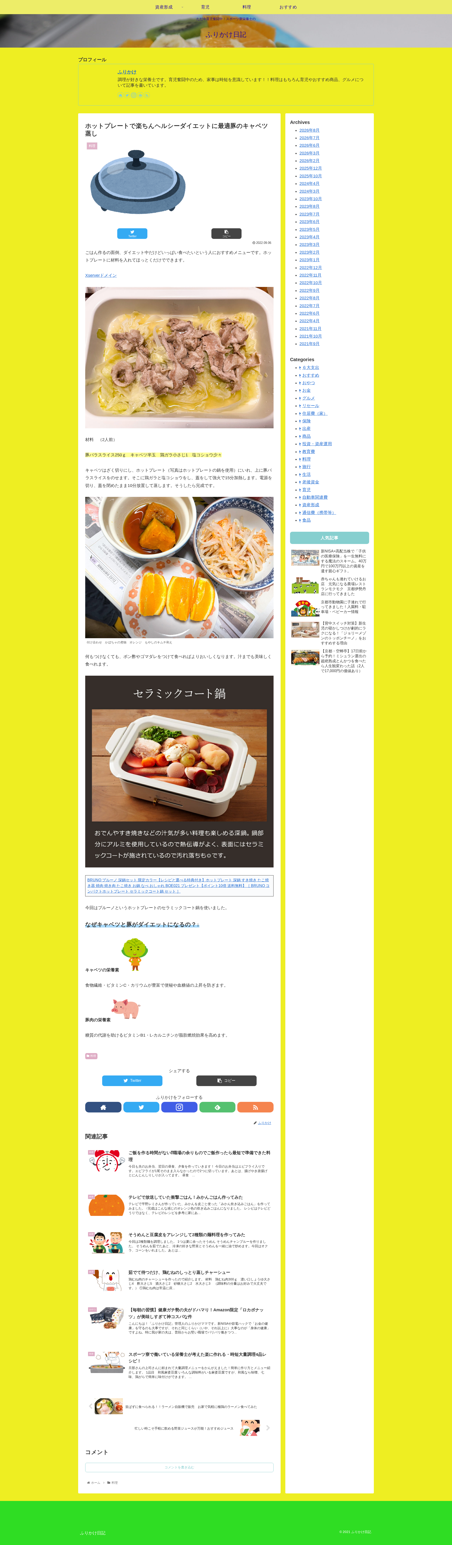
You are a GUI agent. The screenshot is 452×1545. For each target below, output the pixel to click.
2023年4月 (309, 237)
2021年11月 (310, 328)
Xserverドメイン (101, 275)
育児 (306, 489)
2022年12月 (310, 267)
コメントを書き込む (179, 1467)
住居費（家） (315, 413)
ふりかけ (127, 71)
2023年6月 (309, 221)
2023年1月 (309, 260)
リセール (310, 405)
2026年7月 (309, 137)
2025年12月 (310, 168)
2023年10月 (310, 198)
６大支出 (310, 367)
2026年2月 (309, 160)
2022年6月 (309, 313)
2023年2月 (309, 252)
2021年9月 (309, 343)
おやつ (308, 382)
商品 (306, 436)
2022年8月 (309, 298)
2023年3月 (309, 244)
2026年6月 (309, 145)
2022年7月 (309, 305)
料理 (93, 1056)
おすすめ (310, 375)
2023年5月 (309, 229)
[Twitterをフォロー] (127, 95)
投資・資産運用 (317, 443)
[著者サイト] (120, 95)
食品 (306, 520)
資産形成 (310, 505)
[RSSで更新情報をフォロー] (147, 95)
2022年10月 (310, 282)
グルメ (308, 398)
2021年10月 (310, 336)
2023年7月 (309, 214)
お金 (306, 390)
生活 (306, 474)
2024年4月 (309, 183)
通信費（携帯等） (319, 512)
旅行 (306, 466)
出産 (306, 428)
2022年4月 (309, 321)
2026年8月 (309, 130)
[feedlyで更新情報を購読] (140, 95)
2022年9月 (309, 290)
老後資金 (310, 482)
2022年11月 (310, 275)
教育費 (308, 451)
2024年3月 (309, 191)
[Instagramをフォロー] (134, 95)
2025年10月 (310, 176)
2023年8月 (309, 206)
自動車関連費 (315, 497)
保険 (306, 421)
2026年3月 (309, 153)
